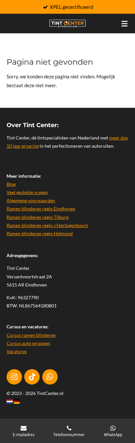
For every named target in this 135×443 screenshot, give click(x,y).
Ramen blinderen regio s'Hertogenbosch (47, 225)
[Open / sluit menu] (124, 23)
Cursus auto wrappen (28, 343)
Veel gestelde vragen (27, 192)
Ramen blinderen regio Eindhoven (41, 208)
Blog (11, 184)
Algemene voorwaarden (31, 200)
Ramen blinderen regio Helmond (40, 233)
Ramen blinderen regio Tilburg (37, 217)
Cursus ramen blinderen (31, 335)
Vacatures (17, 351)
